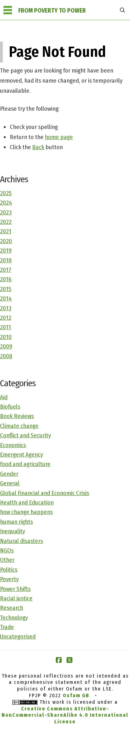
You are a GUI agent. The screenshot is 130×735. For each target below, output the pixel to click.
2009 (6, 346)
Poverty (9, 579)
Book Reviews (17, 416)
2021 (5, 231)
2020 (6, 241)
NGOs (7, 550)
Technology (14, 617)
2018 (6, 260)
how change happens (26, 512)
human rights (16, 521)
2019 (6, 250)
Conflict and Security (25, 435)
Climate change (19, 425)
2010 (6, 337)
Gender (9, 473)
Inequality (12, 531)
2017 (5, 269)
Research (11, 607)
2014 (6, 298)
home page (59, 137)
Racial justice (16, 598)
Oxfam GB (76, 695)
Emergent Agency (21, 454)
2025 (6, 193)
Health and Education (27, 502)
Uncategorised (18, 636)
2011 (5, 327)
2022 (6, 221)
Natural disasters (21, 541)
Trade (7, 627)
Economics (13, 445)
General (10, 483)
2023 (6, 212)
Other (7, 559)
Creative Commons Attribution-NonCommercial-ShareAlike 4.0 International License (65, 715)
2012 (5, 317)
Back (38, 147)
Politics (8, 569)
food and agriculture (25, 464)
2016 (6, 279)
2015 (5, 289)
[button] (7, 10)
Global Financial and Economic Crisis (44, 493)
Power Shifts (15, 588)
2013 (5, 308)
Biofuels (10, 406)
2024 (6, 202)
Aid (4, 397)
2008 (6, 356)
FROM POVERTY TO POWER (52, 10)
